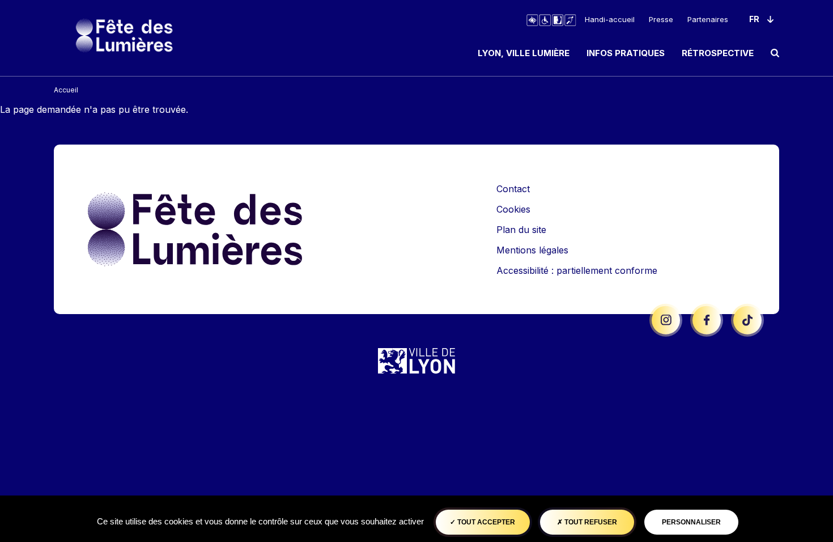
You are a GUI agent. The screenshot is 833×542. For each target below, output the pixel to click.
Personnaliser (691, 522)
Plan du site (521, 229)
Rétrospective (718, 53)
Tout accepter (485, 522)
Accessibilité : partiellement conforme (576, 270)
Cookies (513, 209)
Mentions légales (532, 250)
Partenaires (707, 19)
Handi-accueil (610, 19)
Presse (661, 19)
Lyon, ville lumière (524, 53)
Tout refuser (590, 522)
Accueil (66, 90)
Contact (513, 188)
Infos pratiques (625, 53)
